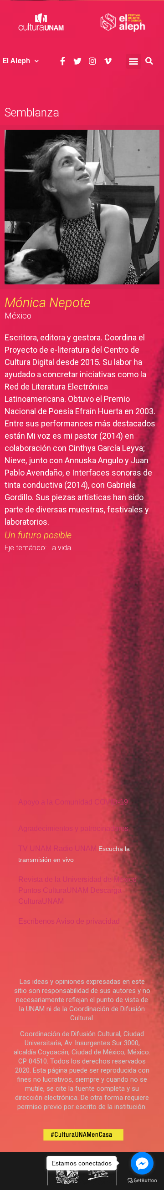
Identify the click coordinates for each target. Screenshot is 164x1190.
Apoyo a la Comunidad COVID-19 (73, 802)
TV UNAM (34, 848)
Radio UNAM (75, 848)
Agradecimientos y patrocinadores (73, 828)
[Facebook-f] (62, 60)
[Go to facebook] (142, 1163)
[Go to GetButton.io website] (142, 1181)
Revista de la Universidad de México (77, 879)
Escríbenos (36, 921)
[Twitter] (77, 60)
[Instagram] (92, 60)
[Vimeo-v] (107, 60)
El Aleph (16, 60)
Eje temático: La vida (38, 547)
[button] (133, 61)
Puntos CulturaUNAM (53, 890)
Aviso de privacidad (88, 921)
